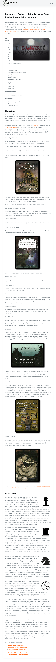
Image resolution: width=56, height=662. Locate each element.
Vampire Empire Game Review (16, 645)
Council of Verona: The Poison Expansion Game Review (23, 651)
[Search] (50, 3)
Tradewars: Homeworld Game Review (18, 654)
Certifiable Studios (12, 127)
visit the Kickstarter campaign (19, 487)
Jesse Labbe (36, 125)
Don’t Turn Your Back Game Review (17, 647)
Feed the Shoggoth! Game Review (17, 649)
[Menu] (52, 3)
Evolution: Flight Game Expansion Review (19, 653)
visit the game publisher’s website (31, 29)
